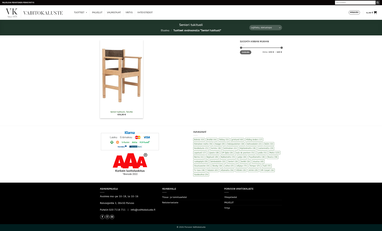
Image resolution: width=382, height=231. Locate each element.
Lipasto (214, 153)
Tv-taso (199, 170)
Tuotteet (79, 12)
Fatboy (224, 140)
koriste (216, 148)
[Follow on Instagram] (107, 217)
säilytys (242, 166)
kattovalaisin (254, 144)
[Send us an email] (112, 217)
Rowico (272, 157)
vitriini (253, 170)
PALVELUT (97, 12)
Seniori (233, 161)
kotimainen (230, 148)
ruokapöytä (201, 161)
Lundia (262, 153)
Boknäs (199, 140)
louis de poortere (245, 153)
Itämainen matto (203, 144)
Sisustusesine (202, 166)
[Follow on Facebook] (102, 217)
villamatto (227, 170)
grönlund (237, 140)
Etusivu (165, 30)
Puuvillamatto (257, 157)
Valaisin (212, 170)
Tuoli (267, 166)
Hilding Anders (254, 140)
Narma (199, 157)
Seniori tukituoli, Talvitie (121, 112)
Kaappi (220, 144)
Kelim (269, 144)
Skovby (217, 166)
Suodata (245, 52)
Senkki (245, 161)
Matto (274, 153)
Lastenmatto (265, 148)
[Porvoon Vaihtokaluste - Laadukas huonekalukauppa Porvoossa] (36, 12)
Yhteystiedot (145, 12)
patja (242, 157)
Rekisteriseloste (170, 202)
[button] (354, 12)
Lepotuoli (200, 153)
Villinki (241, 170)
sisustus (258, 161)
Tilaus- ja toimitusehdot (174, 197)
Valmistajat (114, 12)
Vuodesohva (201, 175)
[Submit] (378, 3)
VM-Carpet (267, 170)
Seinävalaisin (217, 161)
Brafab (212, 140)
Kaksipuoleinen (236, 144)
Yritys (129, 12)
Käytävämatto (248, 148)
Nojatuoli (212, 157)
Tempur (255, 166)
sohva (229, 166)
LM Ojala (227, 153)
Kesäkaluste (201, 148)
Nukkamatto (228, 157)
